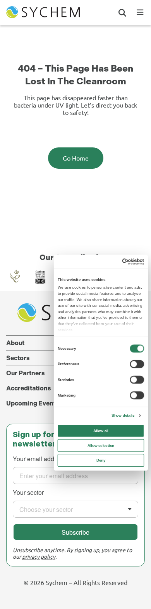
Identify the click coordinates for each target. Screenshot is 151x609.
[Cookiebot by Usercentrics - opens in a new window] (122, 261)
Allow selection (101, 445)
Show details (123, 415)
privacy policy (38, 556)
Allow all (100, 431)
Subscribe (75, 532)
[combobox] (75, 509)
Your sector (28, 492)
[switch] (137, 364)
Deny (100, 460)
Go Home (76, 158)
